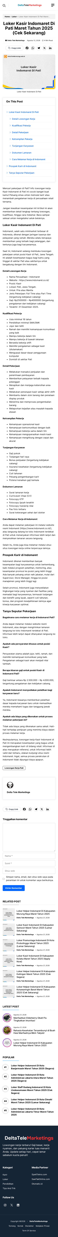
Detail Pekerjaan (20, 132)
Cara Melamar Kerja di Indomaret (28, 159)
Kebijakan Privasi (43, 1226)
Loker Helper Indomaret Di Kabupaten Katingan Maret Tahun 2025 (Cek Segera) (36, 974)
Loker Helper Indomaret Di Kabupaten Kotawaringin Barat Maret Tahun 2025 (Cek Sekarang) (36, 989)
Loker (14, 16)
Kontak (20, 1226)
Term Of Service (29, 1231)
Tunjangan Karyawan (23, 145)
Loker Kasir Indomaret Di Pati (24, 112)
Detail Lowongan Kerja (23, 119)
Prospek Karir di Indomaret (22, 166)
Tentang (12, 1226)
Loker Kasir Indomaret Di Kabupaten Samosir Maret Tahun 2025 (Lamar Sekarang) (35, 928)
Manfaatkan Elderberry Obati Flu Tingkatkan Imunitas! (30, 1019)
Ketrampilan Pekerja (22, 139)
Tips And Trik (9, 1188)
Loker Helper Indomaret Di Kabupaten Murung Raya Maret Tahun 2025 (36, 912)
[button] (4, 5)
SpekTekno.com (39, 1174)
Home (7, 16)
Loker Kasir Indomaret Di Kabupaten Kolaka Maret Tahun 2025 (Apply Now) (35, 958)
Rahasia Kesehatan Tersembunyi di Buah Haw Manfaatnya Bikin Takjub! (34, 1031)
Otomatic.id (37, 1184)
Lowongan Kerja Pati (14, 768)
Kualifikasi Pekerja (21, 125)
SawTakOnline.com (41, 1179)
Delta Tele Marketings (16, 40)
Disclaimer (29, 1226)
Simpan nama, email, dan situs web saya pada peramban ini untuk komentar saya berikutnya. (29, 879)
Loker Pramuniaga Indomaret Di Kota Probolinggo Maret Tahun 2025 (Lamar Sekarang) (35, 943)
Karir (5, 1174)
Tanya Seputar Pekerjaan (21, 172)
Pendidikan (8, 1184)
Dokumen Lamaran (21, 152)
